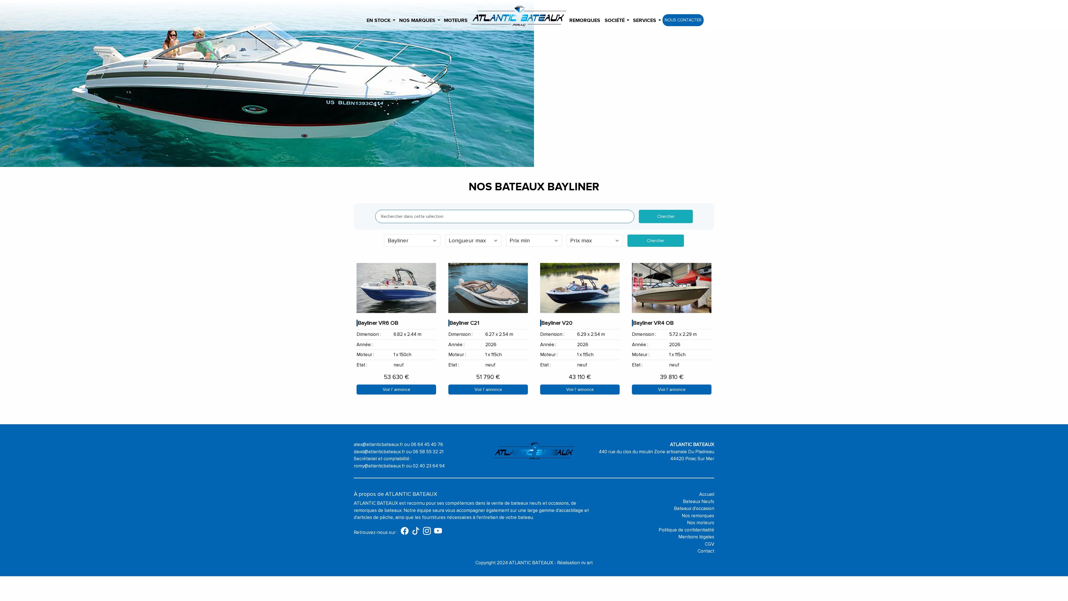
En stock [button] (378, 21)
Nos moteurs (700, 523)
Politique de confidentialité (686, 530)
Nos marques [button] (417, 21)
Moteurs (456, 21)
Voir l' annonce (396, 389)
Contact (706, 551)
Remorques (584, 21)
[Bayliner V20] (580, 288)
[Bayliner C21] (488, 288)
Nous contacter (683, 20)
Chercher (666, 216)
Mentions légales (696, 537)
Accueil (706, 494)
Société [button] (615, 21)
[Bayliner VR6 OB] (396, 288)
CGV (709, 544)
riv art (587, 563)
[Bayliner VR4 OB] (671, 288)
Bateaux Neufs (698, 501)
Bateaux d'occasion (694, 508)
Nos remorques (698, 516)
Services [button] (644, 21)
